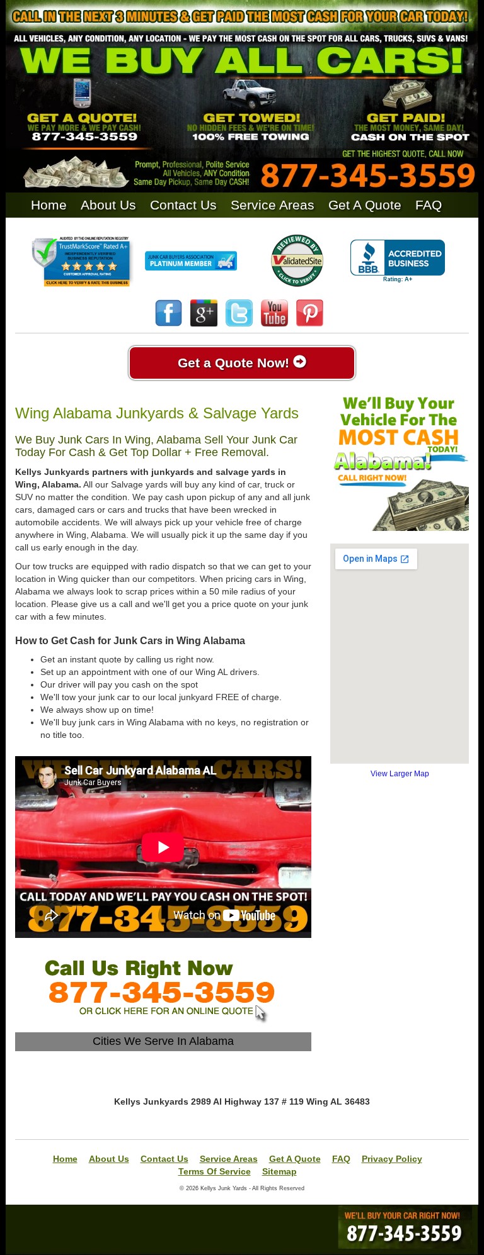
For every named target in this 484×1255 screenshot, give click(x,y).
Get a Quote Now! (235, 362)
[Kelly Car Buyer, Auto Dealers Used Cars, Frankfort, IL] (397, 261)
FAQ (428, 205)
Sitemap (279, 1171)
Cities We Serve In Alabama (163, 1041)
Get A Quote (364, 205)
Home (49, 205)
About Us (108, 205)
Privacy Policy (392, 1159)
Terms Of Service (214, 1171)
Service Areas (272, 205)
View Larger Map (400, 773)
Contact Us (183, 205)
